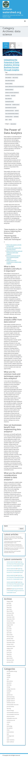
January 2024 (10, 662)
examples (9, 691)
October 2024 (10, 644)
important (13, 95)
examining (7, 95)
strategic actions (9, 116)
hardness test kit (11, 702)
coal (8, 679)
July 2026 (9, 603)
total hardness (10, 732)
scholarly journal (11, 720)
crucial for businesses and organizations (13, 74)
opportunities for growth (10, 107)
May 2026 (9, 607)
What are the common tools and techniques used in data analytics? (14, 252)
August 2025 (10, 625)
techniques (16, 116)
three (8, 730)
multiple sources (15, 104)
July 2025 (9, 627)
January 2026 (10, 615)
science (8, 722)
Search (6, 526)
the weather (10, 728)
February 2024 (10, 660)
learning (9, 708)
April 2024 (9, 656)
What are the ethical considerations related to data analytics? (14, 262)
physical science (10, 716)
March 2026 (9, 611)
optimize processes (9, 110)
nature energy (10, 710)
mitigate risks (8, 104)
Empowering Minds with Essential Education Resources (12, 552)
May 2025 (9, 630)
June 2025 (9, 628)
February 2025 (10, 636)
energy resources (11, 689)
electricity (9, 685)
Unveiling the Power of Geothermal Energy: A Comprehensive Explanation (13, 545)
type (8, 734)
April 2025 (9, 632)
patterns (17, 110)
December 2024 (10, 640)
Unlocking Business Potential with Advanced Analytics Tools (12, 542)
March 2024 (9, 658)
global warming (10, 696)
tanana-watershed (11, 562)
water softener (10, 741)
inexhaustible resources (12, 704)
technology (9, 726)
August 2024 (10, 648)
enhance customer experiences (12, 92)
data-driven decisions (10, 80)
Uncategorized (10, 736)
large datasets (8, 98)
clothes (8, 677)
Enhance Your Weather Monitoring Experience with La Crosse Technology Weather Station (13, 538)
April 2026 (9, 609)
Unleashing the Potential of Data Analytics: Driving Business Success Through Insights (11, 65)
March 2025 (9, 634)
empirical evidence (9, 89)
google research (11, 700)
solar (8, 724)
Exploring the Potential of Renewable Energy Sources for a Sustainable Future (15, 563)
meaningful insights (9, 101)
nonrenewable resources (13, 714)
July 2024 (9, 650)
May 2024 (9, 654)
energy (8, 687)
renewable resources (12, 718)
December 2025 (10, 617)
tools (6, 119)
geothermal (9, 694)
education (9, 683)
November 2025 (11, 619)
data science (15, 77)
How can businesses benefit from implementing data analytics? (13, 257)
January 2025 (10, 638)
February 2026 (10, 613)
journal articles (10, 706)
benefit (8, 673)
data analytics (8, 77)
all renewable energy (12, 671)
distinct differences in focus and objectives (14, 86)
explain (8, 692)
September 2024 (11, 646)
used (8, 738)
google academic (11, 698)
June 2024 (9, 652)
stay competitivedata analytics (12, 113)
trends (10, 119)
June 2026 (9, 605)
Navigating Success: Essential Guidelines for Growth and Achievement (14, 548)
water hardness (10, 739)
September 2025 (11, 623)
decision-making (8, 83)
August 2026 (10, 601)
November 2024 (11, 642)
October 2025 (10, 621)
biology (8, 675)
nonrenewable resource (12, 712)
